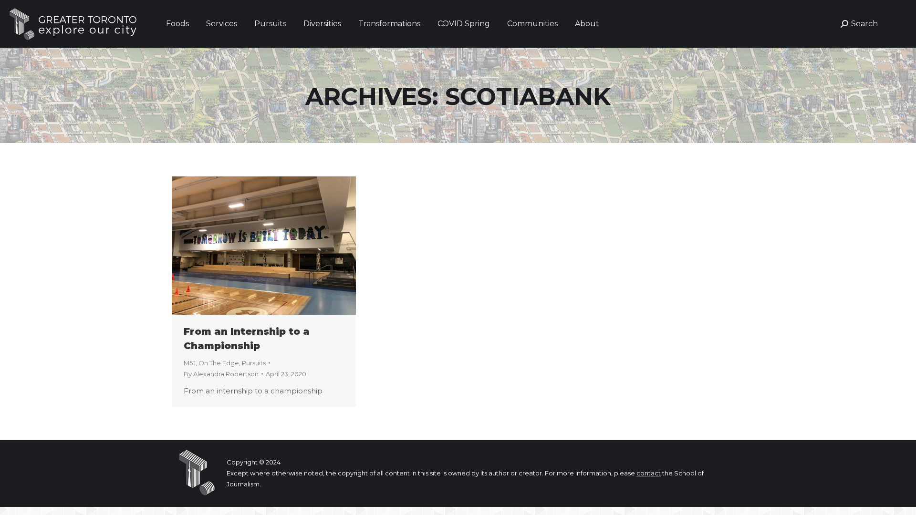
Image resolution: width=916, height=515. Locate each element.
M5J (190, 363)
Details (276, 245)
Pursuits (254, 363)
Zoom (250, 245)
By (221, 374)
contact (648, 473)
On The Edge (218, 363)
